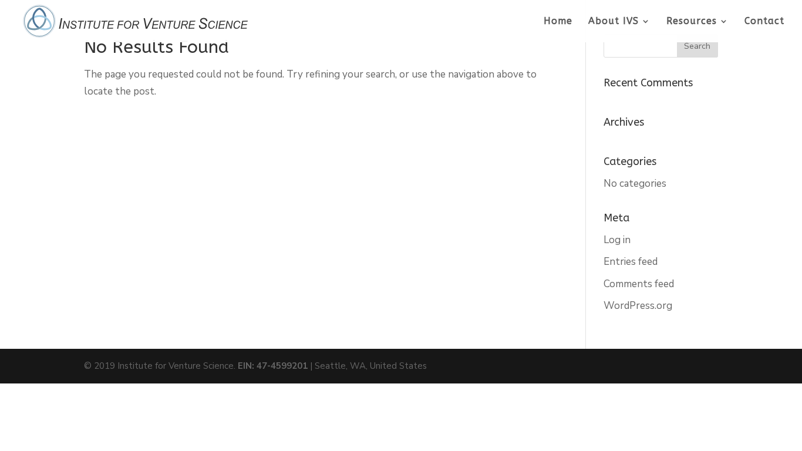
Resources (691, 21)
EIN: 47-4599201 (273, 366)
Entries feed (631, 261)
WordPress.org (638, 305)
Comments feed (639, 284)
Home (558, 21)
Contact (764, 21)
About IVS (613, 21)
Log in (617, 240)
